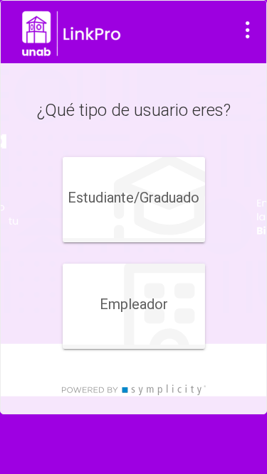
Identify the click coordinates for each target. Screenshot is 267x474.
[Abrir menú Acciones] (247, 30)
